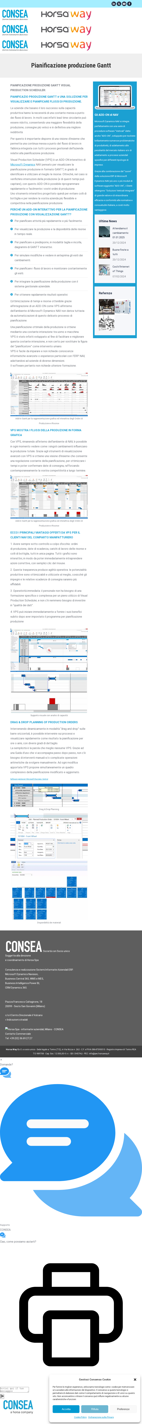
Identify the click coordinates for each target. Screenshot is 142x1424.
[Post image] (104, 231)
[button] (135, 1379)
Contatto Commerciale (18, 1033)
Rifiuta (94, 1409)
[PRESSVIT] (107, 323)
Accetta (66, 1409)
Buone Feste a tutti (120, 252)
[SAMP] (123, 307)
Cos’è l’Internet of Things (121, 269)
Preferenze (123, 1409)
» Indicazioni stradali (16, 1019)
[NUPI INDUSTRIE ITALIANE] (107, 307)
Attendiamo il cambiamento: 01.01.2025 (121, 233)
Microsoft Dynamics (22, 164)
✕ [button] (1, 1059)
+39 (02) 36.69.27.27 (21, 1038)
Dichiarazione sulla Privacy (101, 1417)
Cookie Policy (80, 1417)
